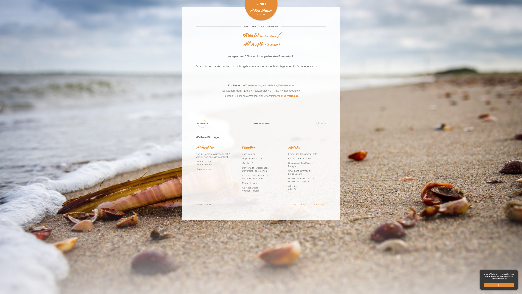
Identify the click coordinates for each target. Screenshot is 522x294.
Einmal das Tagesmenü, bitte (302, 154)
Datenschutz (501, 279)
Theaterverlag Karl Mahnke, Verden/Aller (269, 85)
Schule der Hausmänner (300, 158)
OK (499, 285)
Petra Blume (261, 10)
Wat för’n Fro (248, 163)
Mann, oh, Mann (250, 183)
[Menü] (257, 4)
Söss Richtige (248, 154)
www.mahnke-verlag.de (284, 96)
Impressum (299, 204)
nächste (321, 123)
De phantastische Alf (252, 158)
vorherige (202, 123)
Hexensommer (203, 169)
